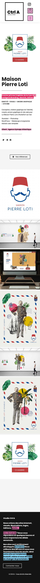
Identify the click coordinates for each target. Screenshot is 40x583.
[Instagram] (29, 4)
